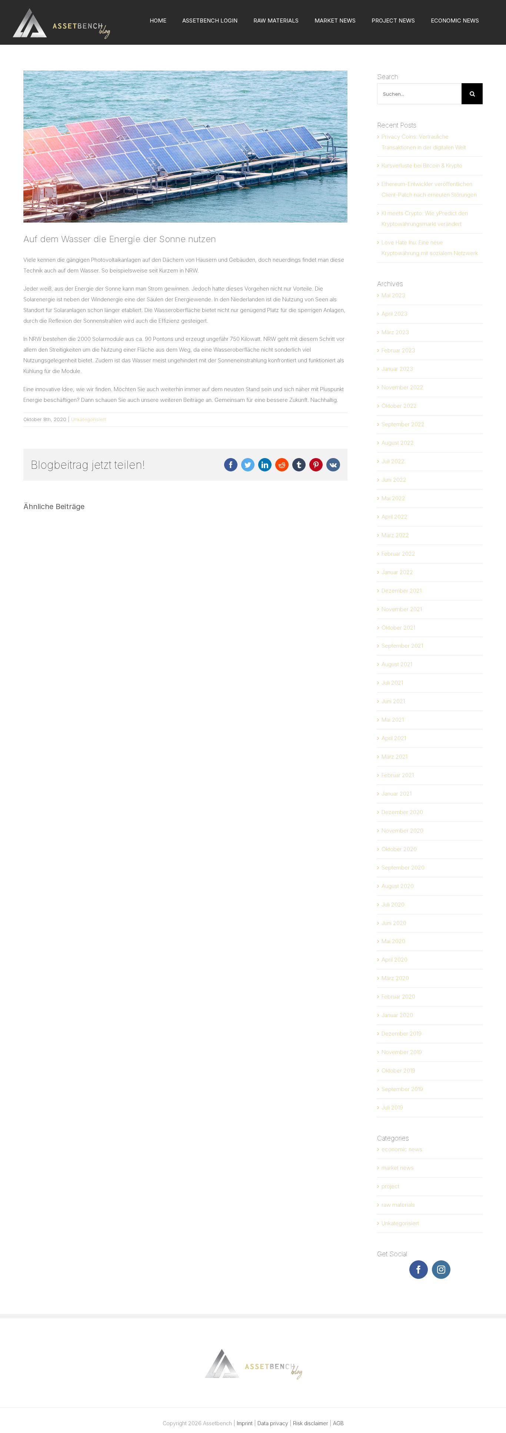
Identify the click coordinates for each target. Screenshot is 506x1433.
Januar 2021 (397, 793)
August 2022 (398, 442)
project (390, 1186)
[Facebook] (418, 1269)
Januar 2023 (397, 368)
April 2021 (394, 738)
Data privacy (272, 1423)
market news (398, 1167)
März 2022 (395, 535)
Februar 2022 (398, 553)
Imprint (245, 1423)
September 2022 (403, 424)
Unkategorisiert (88, 419)
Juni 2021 (393, 701)
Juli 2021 (392, 682)
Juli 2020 (393, 904)
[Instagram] (441, 1269)
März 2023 (395, 332)
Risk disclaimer (310, 1423)
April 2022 (394, 516)
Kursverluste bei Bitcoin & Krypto (422, 165)
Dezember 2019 (402, 1033)
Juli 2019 (392, 1107)
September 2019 (402, 1088)
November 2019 (402, 1052)
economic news (402, 1149)
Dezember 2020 (402, 812)
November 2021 (402, 609)
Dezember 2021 (402, 590)
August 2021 (397, 664)
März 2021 (394, 756)
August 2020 (398, 886)
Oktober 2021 (398, 627)
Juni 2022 (394, 479)
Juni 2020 (394, 922)
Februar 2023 (398, 350)
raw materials (398, 1204)
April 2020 (394, 959)
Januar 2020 (397, 1015)
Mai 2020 (393, 941)
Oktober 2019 (398, 1070)
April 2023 (394, 313)
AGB (338, 1423)
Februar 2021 (398, 775)
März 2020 (395, 978)
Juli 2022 (393, 461)
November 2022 (402, 387)
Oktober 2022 (399, 405)
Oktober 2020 (399, 849)
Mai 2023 (393, 295)
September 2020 (403, 867)
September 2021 (402, 645)
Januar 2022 (397, 572)
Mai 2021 (393, 719)
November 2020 (402, 830)
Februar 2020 (398, 996)
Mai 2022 (393, 498)
